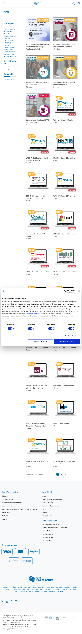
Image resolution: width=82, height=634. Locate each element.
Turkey (37, 591)
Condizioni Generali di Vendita (52, 499)
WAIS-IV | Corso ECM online (64, 196)
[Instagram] (7, 601)
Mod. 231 (5, 516)
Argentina (6, 587)
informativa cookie (32, 313)
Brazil (20, 587)
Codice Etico (6, 512)
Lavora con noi (7, 506)
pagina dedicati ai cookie (49, 318)
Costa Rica (50, 587)
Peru (16, 591)
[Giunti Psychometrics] (41, 579)
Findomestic (46, 541)
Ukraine (44, 591)
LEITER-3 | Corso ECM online (64, 234)
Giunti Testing (47, 531)
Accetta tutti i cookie (67, 342)
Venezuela (60, 591)
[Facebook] (11, 601)
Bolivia (14, 587)
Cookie (44, 512)
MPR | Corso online (61, 423)
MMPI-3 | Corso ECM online (64, 158)
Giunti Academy (48, 537)
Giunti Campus (47, 534)
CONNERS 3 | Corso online (63, 386)
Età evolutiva (9, 80)
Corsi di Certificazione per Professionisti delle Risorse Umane (10, 38)
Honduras (26, 589)
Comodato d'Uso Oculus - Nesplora (54, 528)
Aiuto (44, 496)
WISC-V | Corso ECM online (63, 120)
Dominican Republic (62, 587)
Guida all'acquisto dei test (51, 524)
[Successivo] (65, 474)
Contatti (4, 519)
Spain (31, 591)
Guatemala (17, 589)
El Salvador (7, 589)
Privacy (45, 509)
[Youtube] (16, 601)
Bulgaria (27, 587)
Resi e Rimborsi (47, 503)
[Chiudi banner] (79, 291)
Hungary (35, 589)
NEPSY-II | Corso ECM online (64, 272)
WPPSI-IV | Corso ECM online (37, 272)
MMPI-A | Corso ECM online (37, 348)
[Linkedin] (2, 601)
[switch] (31, 328)
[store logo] (40, 3)
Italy (41, 589)
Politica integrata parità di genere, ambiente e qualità (20, 509)
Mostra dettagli (70, 336)
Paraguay (73, 589)
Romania (24, 591)
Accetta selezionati (40, 342)
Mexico (48, 589)
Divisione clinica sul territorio (12, 503)
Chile (34, 587)
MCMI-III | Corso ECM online (64, 348)
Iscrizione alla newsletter (51, 506)
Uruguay (52, 591)
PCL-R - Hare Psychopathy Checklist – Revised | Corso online (36, 425)
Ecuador (74, 587)
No (6, 69)
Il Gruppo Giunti (7, 499)
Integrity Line (47, 516)
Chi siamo (5, 496)
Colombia (41, 587)
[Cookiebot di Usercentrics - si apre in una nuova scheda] (66, 291)
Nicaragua (56, 589)
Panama (64, 589)
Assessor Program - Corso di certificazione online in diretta (64, 46)
